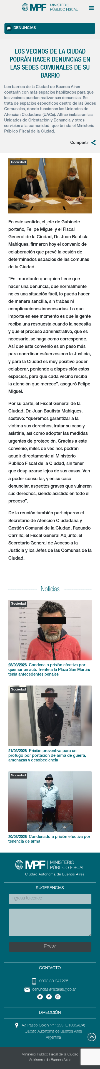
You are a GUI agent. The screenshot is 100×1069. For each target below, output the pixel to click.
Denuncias (24, 28)
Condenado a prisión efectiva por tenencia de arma (49, 839)
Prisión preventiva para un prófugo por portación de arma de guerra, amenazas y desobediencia (47, 756)
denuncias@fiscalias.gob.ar (54, 990)
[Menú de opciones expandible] (91, 8)
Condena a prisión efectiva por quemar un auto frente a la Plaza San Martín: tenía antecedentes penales (49, 670)
